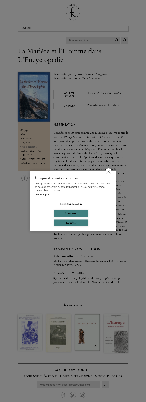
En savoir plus (42, 194)
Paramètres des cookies (71, 204)
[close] (108, 171)
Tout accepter (71, 213)
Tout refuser (71, 222)
